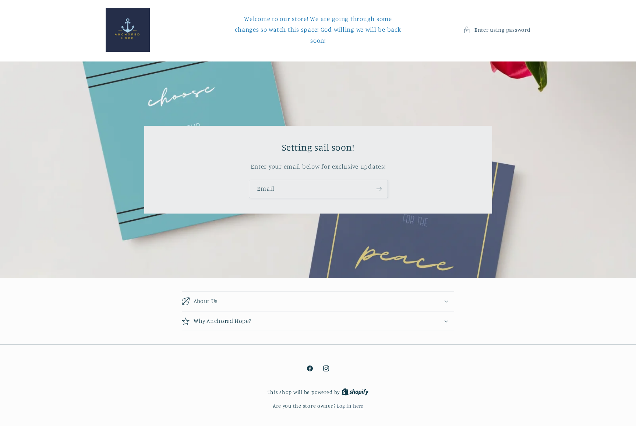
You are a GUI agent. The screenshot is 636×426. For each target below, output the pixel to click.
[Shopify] (355, 392)
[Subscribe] (378, 189)
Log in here (350, 406)
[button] (496, 30)
